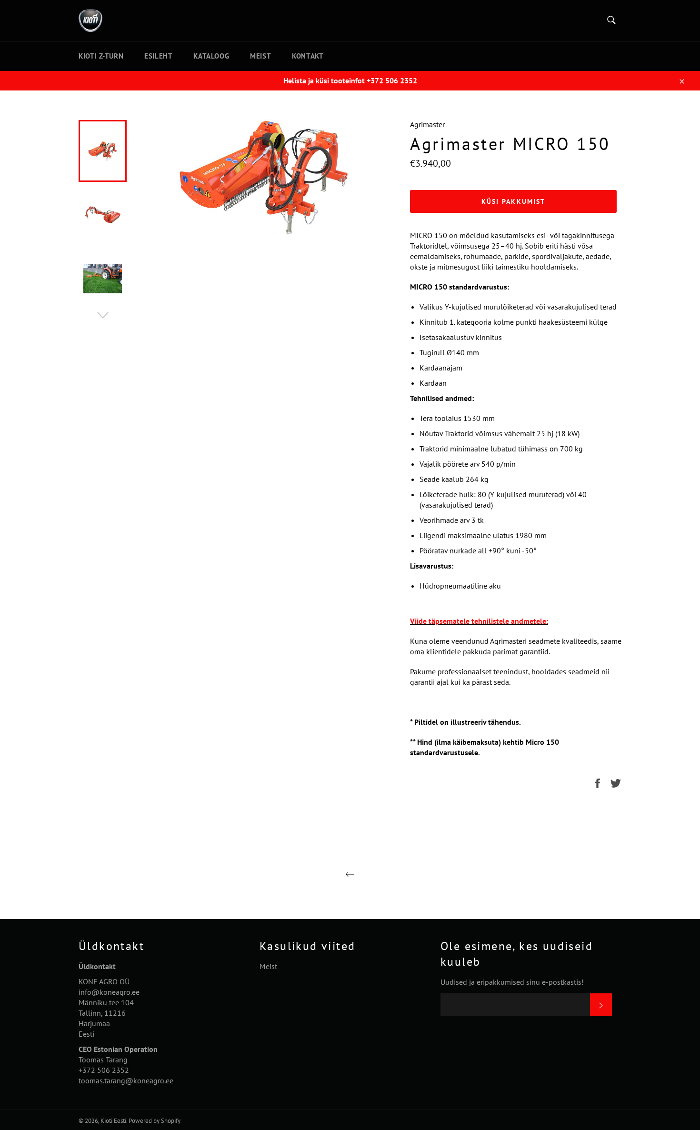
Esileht (158, 55)
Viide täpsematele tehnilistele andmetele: (479, 621)
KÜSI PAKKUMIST (513, 201)
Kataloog (211, 55)
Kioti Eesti (113, 1121)
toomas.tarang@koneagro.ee (126, 1080)
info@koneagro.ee (109, 992)
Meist (260, 55)
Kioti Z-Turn (101, 55)
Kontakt (307, 55)
